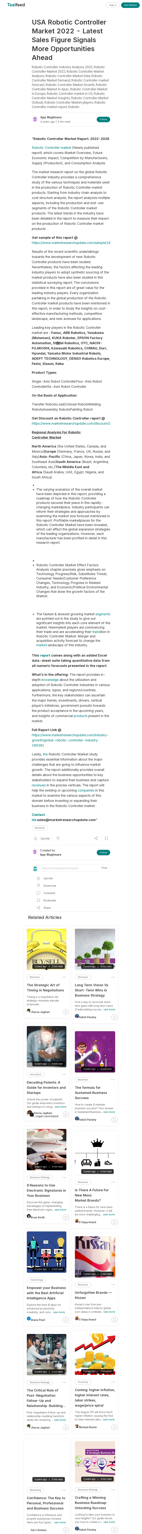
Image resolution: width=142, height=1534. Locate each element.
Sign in (112, 5)
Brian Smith (38, 1217)
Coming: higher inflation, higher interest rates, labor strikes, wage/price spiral (95, 1397)
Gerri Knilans (39, 1530)
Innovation (35, 1074)
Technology (36, 1279)
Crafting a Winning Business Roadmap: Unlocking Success (91, 1503)
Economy (83, 1382)
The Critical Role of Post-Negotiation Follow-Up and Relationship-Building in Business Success (45, 1398)
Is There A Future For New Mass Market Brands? (92, 1195)
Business (40, 827)
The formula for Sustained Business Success (91, 1093)
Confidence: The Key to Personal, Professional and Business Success (46, 1503)
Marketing (35, 1490)
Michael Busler (88, 1427)
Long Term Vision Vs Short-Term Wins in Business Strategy (91, 990)
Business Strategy (88, 1489)
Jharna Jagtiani (40, 1012)
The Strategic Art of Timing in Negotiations (45, 987)
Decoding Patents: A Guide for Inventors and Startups (46, 1087)
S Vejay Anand (87, 1222)
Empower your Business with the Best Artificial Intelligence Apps (46, 1293)
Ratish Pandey (87, 1017)
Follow (103, 119)
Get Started (130, 5)
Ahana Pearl (38, 1319)
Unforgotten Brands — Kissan (93, 1295)
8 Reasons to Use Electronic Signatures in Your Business (46, 1190)
